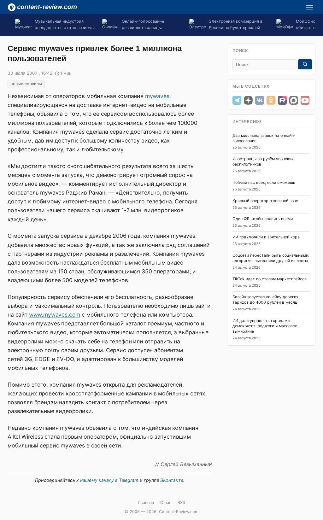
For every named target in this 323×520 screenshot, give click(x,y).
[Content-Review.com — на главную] (42, 7)
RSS (181, 502)
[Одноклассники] (271, 100)
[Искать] (305, 64)
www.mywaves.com (54, 314)
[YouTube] (305, 100)
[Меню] (309, 7)
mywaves (157, 96)
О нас (165, 502)
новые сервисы (26, 83)
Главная (146, 502)
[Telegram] (236, 100)
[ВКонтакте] (259, 100)
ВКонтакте (171, 480)
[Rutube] (282, 100)
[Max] (293, 100)
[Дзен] (248, 100)
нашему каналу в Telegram (109, 480)
